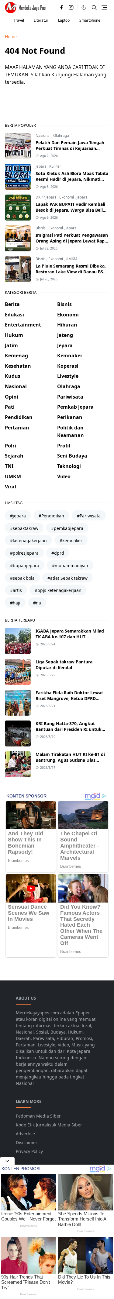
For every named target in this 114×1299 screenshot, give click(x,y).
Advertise (25, 1134)
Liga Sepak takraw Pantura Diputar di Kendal (64, 664)
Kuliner (55, 166)
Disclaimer (26, 1142)
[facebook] (61, 7)
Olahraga (61, 135)
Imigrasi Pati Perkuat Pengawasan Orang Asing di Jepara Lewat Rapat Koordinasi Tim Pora (72, 241)
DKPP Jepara (46, 197)
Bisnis (41, 228)
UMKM (71, 258)
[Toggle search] (94, 7)
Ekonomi (67, 197)
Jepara (41, 166)
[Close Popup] (7, 1161)
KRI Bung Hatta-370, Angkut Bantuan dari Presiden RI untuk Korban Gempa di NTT (69, 729)
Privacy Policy (29, 1151)
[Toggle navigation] (104, 7)
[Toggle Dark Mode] (84, 7)
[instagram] (71, 7)
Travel (19, 20)
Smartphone (89, 20)
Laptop (64, 20)
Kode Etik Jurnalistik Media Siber (49, 1125)
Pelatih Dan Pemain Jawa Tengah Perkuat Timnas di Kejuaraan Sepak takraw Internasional (70, 148)
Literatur (41, 20)
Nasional (43, 135)
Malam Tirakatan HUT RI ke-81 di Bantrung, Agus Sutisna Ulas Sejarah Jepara (70, 760)
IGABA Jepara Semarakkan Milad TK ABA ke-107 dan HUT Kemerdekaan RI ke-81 (70, 636)
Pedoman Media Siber (38, 1116)
